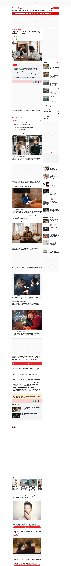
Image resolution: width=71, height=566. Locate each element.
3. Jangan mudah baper (17, 126)
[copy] (40, 82)
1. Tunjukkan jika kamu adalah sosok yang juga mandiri (23, 122)
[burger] (58, 10)
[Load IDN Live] (51, 158)
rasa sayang (19, 115)
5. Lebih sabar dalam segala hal (19, 129)
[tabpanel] (27, 73)
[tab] (15, 65)
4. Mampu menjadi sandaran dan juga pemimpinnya (23, 127)
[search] (51, 8)
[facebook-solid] (36, 82)
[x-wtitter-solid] (38, 82)
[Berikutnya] (42, 471)
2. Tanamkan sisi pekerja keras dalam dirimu (21, 124)
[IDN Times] (17, 8)
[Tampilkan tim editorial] (41, 427)
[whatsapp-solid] (33, 82)
